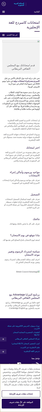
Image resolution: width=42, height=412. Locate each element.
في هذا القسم (12, 35)
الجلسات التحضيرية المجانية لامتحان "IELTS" (26, 333)
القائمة (37, 12)
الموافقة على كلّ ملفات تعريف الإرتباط (21, 403)
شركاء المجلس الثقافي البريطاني (27, 339)
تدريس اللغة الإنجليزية (32, 351)
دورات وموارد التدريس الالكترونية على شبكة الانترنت (23, 327)
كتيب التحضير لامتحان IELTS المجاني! (26, 344)
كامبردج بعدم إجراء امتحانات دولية (26, 81)
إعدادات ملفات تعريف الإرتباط (21, 394)
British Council (34, 4)
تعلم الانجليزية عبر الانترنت (30, 347)
